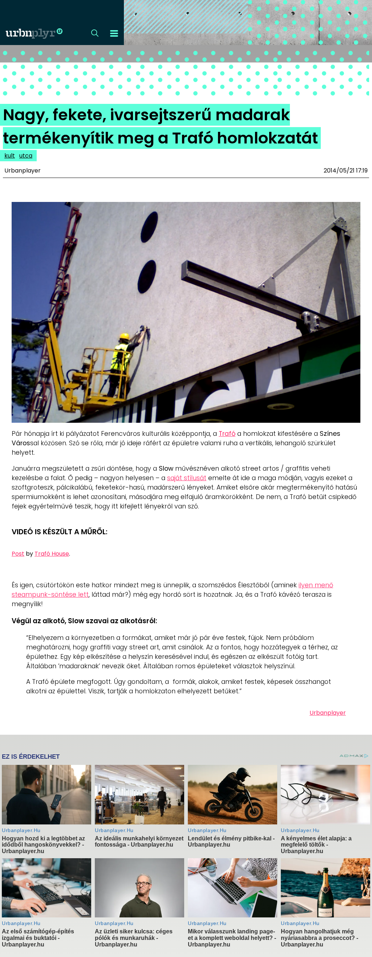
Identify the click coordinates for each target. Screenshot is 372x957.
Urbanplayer (328, 713)
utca (25, 155)
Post (18, 554)
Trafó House (52, 554)
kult (9, 155)
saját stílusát (186, 478)
